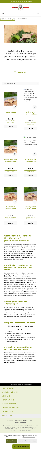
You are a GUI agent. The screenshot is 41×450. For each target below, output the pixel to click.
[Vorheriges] (5, 34)
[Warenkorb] (37, 13)
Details (10, 126)
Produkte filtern (21, 72)
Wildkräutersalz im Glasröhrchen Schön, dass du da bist (30, 160)
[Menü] (3, 13)
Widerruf (25, 420)
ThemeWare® (26, 430)
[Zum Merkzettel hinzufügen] (15, 107)
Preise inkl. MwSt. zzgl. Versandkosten (11, 121)
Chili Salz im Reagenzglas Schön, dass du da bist (30, 113)
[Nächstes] (35, 34)
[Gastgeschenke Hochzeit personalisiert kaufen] (20, 34)
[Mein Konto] (33, 13)
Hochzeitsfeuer (10, 112)
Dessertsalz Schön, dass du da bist (10, 208)
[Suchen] (24, 13)
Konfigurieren (11, 441)
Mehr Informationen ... (29, 437)
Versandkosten (31, 425)
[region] (20, 34)
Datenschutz (18, 420)
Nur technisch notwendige (27, 441)
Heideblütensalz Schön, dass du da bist (10, 160)
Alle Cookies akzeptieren (21, 446)
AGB (31, 420)
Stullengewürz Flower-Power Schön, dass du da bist (30, 208)
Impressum (10, 420)
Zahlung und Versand (20, 422)
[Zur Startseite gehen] (20, 7)
